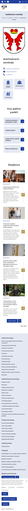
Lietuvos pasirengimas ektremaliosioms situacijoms (12, 341)
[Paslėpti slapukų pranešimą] (26, 481)
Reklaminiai (6, 490)
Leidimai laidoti (10, 130)
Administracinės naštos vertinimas (11, 372)
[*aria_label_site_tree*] (20, 1)
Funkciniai (12, 487)
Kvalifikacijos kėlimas (7, 411)
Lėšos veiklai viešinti (7, 408)
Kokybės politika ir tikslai (8, 364)
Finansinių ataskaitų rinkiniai (9, 464)
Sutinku (5, 493)
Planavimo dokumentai (8, 398)
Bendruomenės (19, 85)
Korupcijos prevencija (7, 356)
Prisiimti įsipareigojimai (8, 467)
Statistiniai (21, 487)
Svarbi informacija (7, 338)
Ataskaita (5, 450)
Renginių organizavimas (8, 387)
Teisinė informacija (8, 420)
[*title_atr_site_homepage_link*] (4, 7)
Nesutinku (5, 504)
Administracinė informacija (10, 379)
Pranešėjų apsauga (7, 401)
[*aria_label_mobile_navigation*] (24, 7)
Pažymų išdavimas (11, 148)
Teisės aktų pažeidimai (7, 431)
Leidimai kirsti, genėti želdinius (12, 139)
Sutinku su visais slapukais (9, 499)
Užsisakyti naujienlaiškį (8, 477)
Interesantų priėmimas (8, 351)
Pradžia (3, 17)
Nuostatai (4, 385)
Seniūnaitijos (8, 97)
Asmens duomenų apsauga (9, 434)
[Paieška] (25, 1)
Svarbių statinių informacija (9, 345)
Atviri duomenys (6, 359)
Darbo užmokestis (6, 395)
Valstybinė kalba (6, 361)
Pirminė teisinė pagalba (8, 423)
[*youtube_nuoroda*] (8, 1)
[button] (23, 195)
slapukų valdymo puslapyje (15, 484)
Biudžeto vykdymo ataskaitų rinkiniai (11, 461)
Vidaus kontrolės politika (8, 369)
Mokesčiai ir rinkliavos (7, 390)
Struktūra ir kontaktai (7, 348)
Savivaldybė (9, 17)
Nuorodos (4, 375)
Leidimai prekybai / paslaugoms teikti (11, 121)
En (22, 1)
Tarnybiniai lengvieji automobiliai (10, 406)
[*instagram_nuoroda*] (2, 1)
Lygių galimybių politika (8, 439)
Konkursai (4, 353)
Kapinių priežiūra (8, 86)
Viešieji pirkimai (7, 443)
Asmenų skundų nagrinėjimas (9, 367)
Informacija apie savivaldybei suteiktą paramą (14, 469)
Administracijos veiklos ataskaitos (10, 456)
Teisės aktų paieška (7, 426)
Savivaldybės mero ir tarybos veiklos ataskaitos (14, 453)
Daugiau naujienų (12, 321)
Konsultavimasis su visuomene (10, 403)
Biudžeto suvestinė (7, 459)
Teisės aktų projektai (7, 428)
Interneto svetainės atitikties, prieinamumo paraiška (13, 415)
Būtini (4, 487)
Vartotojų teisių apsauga (8, 436)
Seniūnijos (16, 17)
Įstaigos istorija (6, 382)
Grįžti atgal (23, 326)
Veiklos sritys (5, 393)
